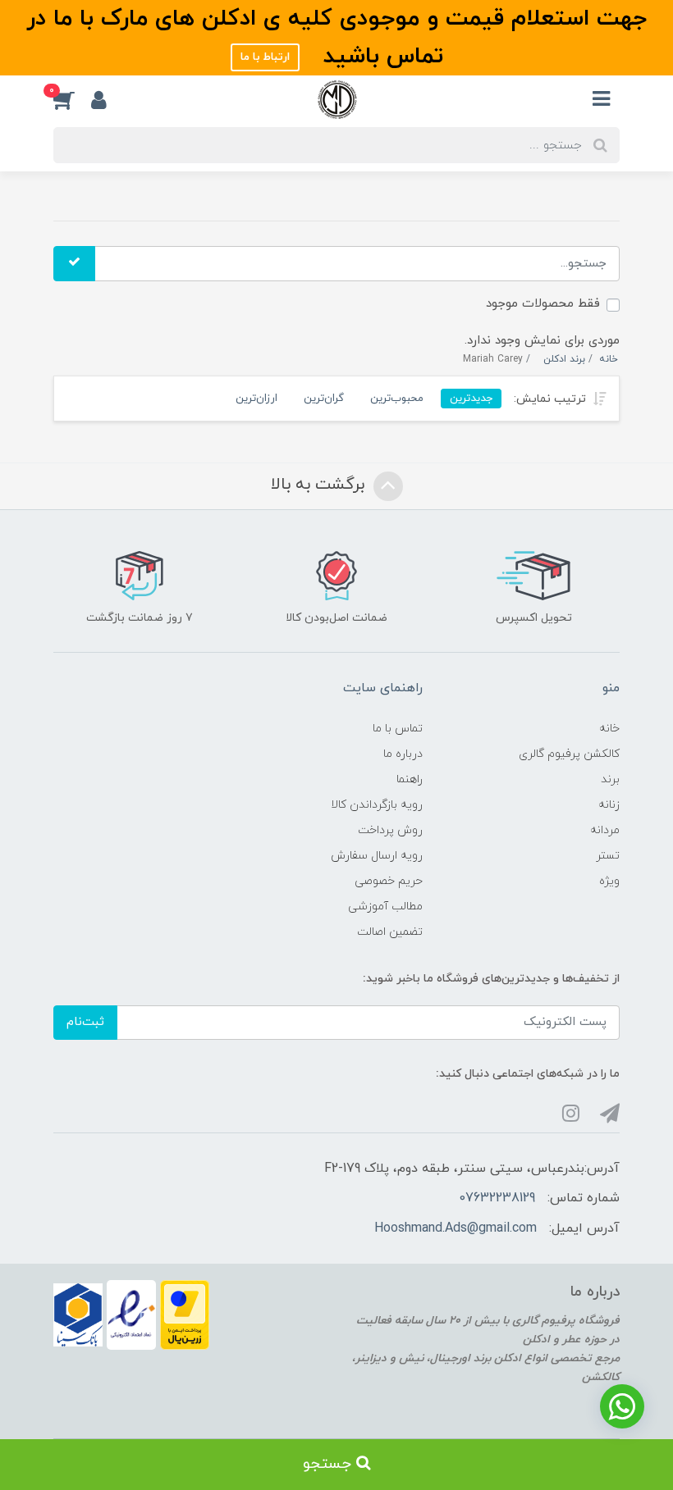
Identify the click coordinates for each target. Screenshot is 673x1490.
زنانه (609, 805)
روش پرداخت (390, 830)
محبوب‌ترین (396, 398)
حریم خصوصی (389, 881)
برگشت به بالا (320, 484)
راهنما (409, 779)
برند (610, 779)
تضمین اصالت (390, 932)
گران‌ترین (324, 398)
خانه (609, 728)
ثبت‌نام (85, 1022)
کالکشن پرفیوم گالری (569, 754)
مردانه (605, 830)
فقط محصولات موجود (543, 303)
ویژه (609, 881)
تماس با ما (398, 728)
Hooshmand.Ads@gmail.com (455, 1228)
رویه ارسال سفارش (377, 855)
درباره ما (403, 754)
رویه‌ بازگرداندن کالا (377, 805)
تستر (608, 855)
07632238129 (497, 1198)
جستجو (329, 1464)
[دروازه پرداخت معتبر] (184, 1314)
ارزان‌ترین (256, 398)
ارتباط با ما (265, 57)
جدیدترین (471, 398)
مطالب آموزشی (385, 906)
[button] (72, 99)
